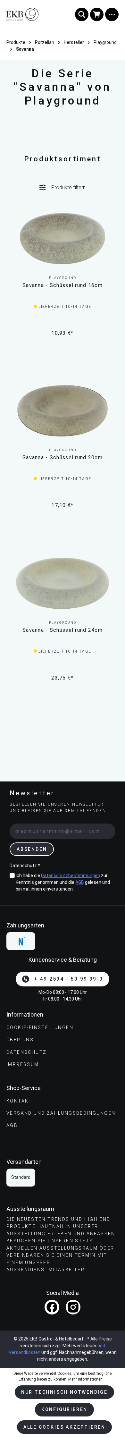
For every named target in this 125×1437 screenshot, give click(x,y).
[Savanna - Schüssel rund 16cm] (62, 239)
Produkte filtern (68, 187)
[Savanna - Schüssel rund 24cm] (62, 583)
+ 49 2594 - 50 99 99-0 (68, 979)
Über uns (20, 1039)
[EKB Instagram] (73, 1307)
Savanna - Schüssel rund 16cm (62, 285)
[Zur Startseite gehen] (31, 14)
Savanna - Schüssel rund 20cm (62, 457)
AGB (79, 882)
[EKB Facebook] (52, 1307)
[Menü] (112, 14)
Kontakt (19, 1100)
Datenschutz (26, 1052)
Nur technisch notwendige (64, 1392)
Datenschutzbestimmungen (70, 875)
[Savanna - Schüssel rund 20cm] (62, 411)
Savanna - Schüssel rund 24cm (62, 630)
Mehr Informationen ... (87, 1379)
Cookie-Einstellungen (39, 1027)
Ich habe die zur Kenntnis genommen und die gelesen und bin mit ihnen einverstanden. (63, 882)
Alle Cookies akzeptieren (64, 1427)
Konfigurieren (64, 1409)
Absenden (32, 849)
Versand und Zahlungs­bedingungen (60, 1113)
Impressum (22, 1064)
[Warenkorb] (97, 14)
